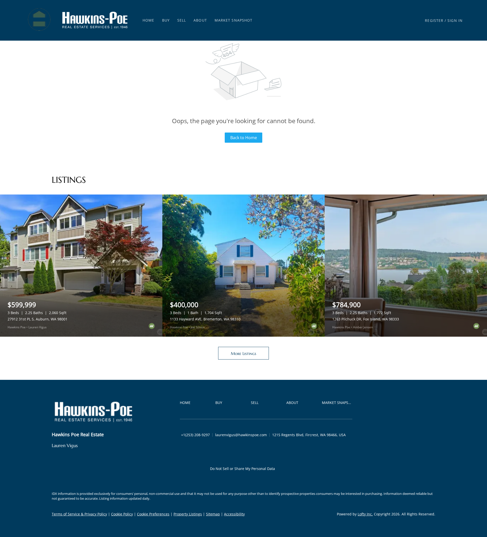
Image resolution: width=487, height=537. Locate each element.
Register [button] (434, 20)
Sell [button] (181, 20)
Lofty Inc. (365, 514)
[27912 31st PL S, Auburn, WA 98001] (81, 265)
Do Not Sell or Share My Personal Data (242, 468)
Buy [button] (166, 20)
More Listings (243, 353)
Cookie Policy (122, 514)
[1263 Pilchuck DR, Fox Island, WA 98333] (406, 265)
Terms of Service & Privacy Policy (79, 514)
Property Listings (187, 514)
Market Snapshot (234, 20)
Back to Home (243, 137)
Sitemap (213, 514)
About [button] (200, 20)
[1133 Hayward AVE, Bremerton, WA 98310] (243, 265)
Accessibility (234, 514)
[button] (39, 20)
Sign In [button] (455, 20)
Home (148, 20)
